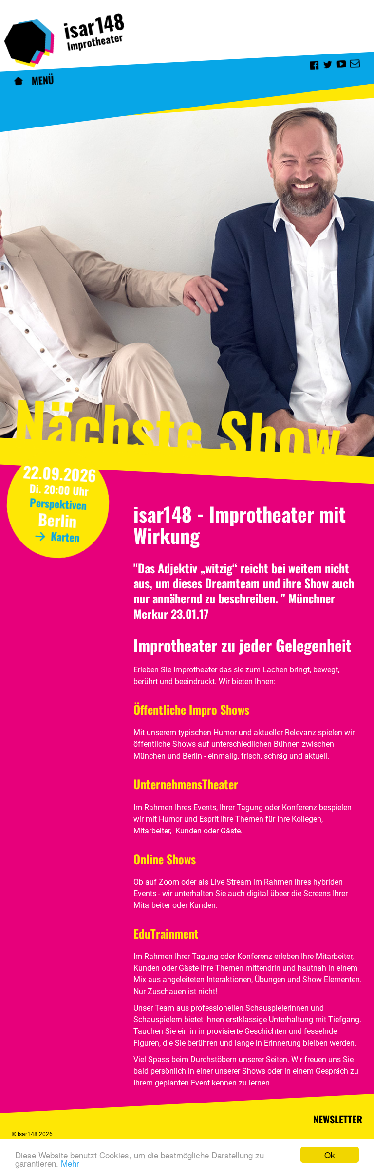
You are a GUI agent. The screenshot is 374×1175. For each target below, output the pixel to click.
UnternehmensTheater (185, 784)
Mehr (70, 1163)
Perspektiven (58, 503)
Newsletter (337, 1119)
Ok (329, 1155)
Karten (64, 536)
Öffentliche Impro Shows (191, 709)
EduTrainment (166, 933)
